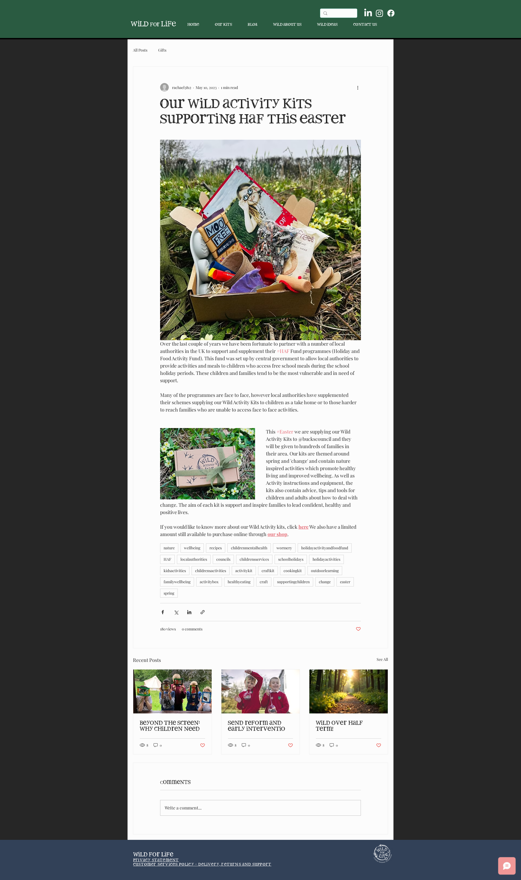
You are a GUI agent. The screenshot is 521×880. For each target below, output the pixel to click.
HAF (167, 559)
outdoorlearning (325, 570)
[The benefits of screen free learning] (172, 691)
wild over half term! (339, 726)
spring (169, 593)
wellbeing (192, 547)
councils (223, 559)
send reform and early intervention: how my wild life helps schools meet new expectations (259, 726)
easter (345, 581)
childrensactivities (210, 570)
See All (382, 659)
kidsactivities (175, 570)
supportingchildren (293, 581)
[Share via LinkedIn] (189, 612)
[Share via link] (202, 612)
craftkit (268, 570)
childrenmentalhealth (249, 547)
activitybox (209, 581)
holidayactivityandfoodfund (324, 547)
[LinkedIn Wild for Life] (368, 13)
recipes (215, 547)
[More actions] (357, 87)
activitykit (243, 570)
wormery (284, 547)
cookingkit (293, 570)
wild (145, 24)
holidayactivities (326, 559)
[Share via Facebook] (162, 612)
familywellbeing (177, 581)
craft (264, 581)
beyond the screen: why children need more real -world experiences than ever (170, 726)
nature (169, 547)
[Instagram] (379, 13)
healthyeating (239, 581)
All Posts (140, 50)
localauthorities (193, 559)
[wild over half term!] (348, 691)
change (325, 581)
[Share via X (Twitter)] (176, 612)
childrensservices (254, 559)
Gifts (162, 50)
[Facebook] (391, 13)
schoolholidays (290, 559)
